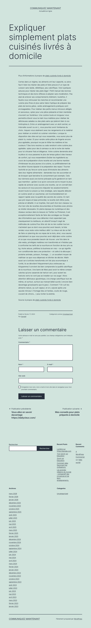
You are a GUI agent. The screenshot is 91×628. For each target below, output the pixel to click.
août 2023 (13, 585)
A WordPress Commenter (80, 454)
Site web (21, 376)
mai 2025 (12, 524)
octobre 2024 (14, 545)
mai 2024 (12, 558)
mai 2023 (12, 594)
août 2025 (13, 515)
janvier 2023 (13, 606)
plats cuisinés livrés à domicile (58, 76)
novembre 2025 (15, 506)
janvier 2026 (13, 500)
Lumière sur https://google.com (64, 450)
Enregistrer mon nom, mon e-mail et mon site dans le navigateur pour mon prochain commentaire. (46, 388)
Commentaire (24, 342)
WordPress (78, 619)
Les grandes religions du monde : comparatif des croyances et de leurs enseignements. (64, 475)
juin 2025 (12, 521)
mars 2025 (13, 530)
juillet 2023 (13, 588)
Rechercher (13, 444)
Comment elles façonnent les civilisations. (62, 465)
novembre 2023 (15, 576)
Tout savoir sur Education (62, 455)
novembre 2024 (15, 542)
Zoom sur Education (60, 459)
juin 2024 (12, 555)
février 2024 (13, 567)
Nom (20, 364)
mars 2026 (13, 494)
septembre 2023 (15, 582)
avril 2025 (12, 527)
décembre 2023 (15, 573)
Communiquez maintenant (45, 8)
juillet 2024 (13, 552)
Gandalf (23, 316)
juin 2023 (12, 591)
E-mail (50, 364)
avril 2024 (12, 561)
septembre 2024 (15, 548)
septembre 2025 (15, 512)
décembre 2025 (15, 503)
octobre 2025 (14, 509)
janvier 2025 (13, 536)
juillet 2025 (13, 518)
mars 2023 (13, 600)
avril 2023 (12, 597)
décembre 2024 (15, 539)
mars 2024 (13, 564)
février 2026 (13, 497)
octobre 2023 (14, 579)
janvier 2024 (13, 570)
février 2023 (13, 603)
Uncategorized (68, 314)
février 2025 (13, 533)
